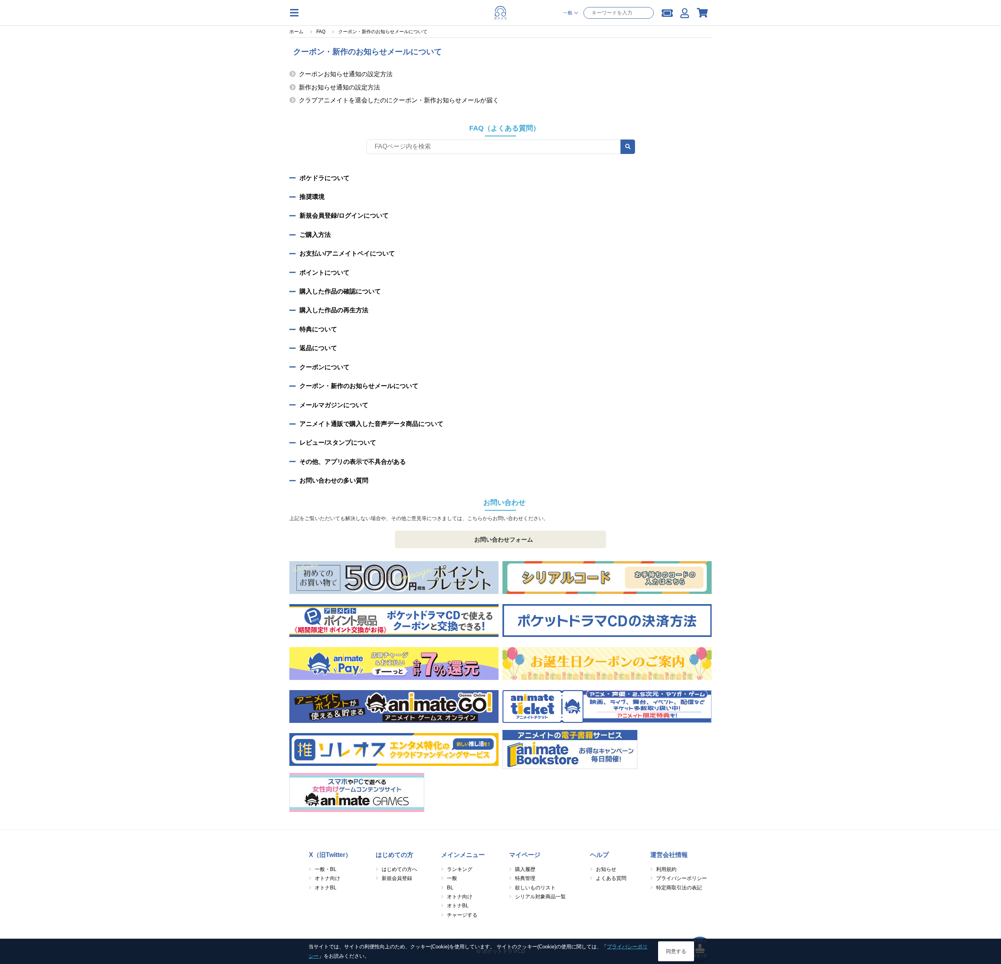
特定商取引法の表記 (679, 888)
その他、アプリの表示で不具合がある (353, 461)
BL (450, 888)
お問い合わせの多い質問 (334, 480)
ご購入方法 (315, 234)
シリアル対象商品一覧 (540, 897)
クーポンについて (325, 367)
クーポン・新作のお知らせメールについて (359, 386)
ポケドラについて (325, 178)
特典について (318, 329)
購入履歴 (525, 869)
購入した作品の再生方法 (334, 310)
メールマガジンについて (334, 405)
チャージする (462, 915)
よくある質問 (611, 878)
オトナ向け (327, 878)
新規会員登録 (397, 878)
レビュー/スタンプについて (338, 442)
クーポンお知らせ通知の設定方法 (346, 74)
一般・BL (325, 869)
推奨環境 (312, 196)
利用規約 (666, 869)
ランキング (459, 869)
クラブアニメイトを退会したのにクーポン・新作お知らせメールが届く (399, 100)
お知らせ (606, 869)
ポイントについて (325, 272)
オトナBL (325, 888)
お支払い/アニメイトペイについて (347, 253)
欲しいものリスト (535, 888)
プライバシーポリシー (681, 878)
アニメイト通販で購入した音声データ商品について (371, 423)
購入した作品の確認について (340, 291)
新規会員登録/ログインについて (344, 215)
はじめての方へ (399, 869)
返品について (318, 348)
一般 (452, 878)
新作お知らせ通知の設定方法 (339, 87)
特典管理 (525, 878)
